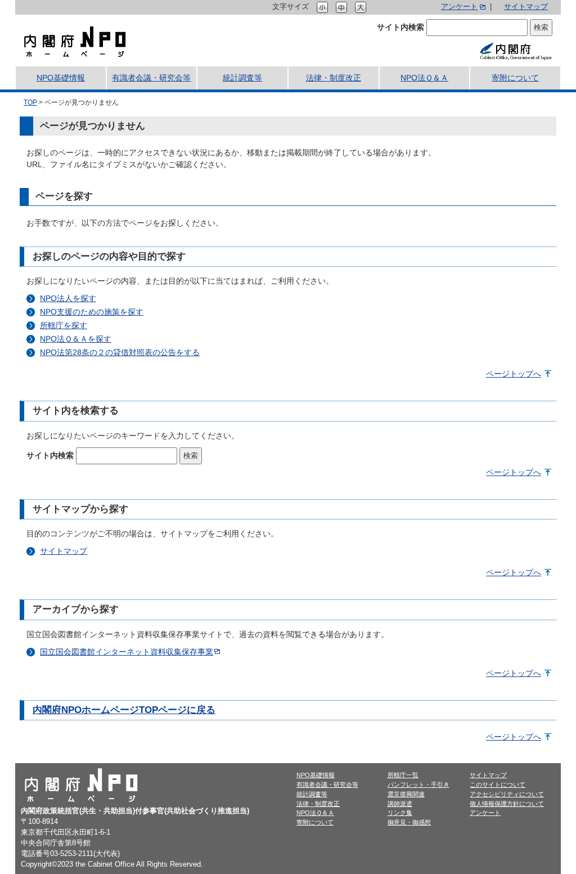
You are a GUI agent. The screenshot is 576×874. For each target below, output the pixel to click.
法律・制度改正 (318, 803)
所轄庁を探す (63, 325)
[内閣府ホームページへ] (515, 50)
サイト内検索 (400, 27)
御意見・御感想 (409, 822)
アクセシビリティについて (507, 794)
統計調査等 (311, 794)
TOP (30, 102)
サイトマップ (526, 7)
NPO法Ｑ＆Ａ (315, 812)
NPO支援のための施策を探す (91, 311)
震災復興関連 (406, 794)
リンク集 (400, 812)
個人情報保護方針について (507, 803)
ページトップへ (513, 373)
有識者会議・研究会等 (327, 784)
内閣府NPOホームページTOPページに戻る (124, 710)
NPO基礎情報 (315, 775)
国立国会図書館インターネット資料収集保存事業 (126, 651)
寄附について (315, 822)
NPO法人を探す (68, 298)
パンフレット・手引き (418, 784)
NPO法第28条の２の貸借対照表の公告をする (120, 352)
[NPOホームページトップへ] (75, 41)
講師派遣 (400, 803)
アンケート (459, 7)
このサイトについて (497, 784)
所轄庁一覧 (403, 775)
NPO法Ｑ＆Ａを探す (75, 338)
